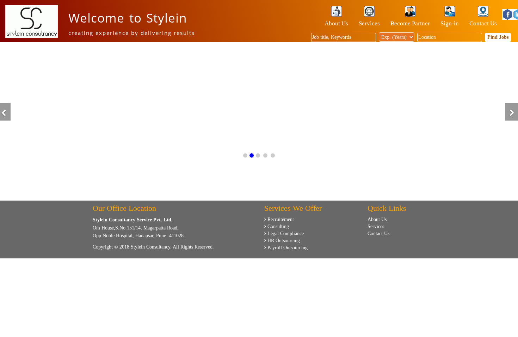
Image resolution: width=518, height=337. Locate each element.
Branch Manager (438, 104)
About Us (336, 23)
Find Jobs (498, 37)
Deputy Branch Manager (447, 136)
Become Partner (410, 23)
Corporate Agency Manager (451, 147)
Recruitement (280, 219)
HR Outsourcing (283, 240)
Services (369, 23)
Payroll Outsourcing (287, 247)
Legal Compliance (285, 233)
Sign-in (449, 23)
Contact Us (483, 23)
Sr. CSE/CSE (435, 92)
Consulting (277, 226)
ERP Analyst (434, 80)
